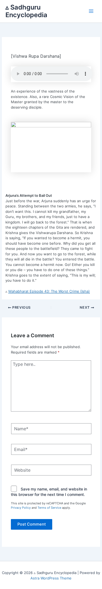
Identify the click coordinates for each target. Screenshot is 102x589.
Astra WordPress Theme (51, 578)
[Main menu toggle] (91, 11)
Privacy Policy (21, 508)
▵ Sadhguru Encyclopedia (26, 11)
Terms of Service (49, 508)
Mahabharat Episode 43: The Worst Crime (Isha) (49, 291)
